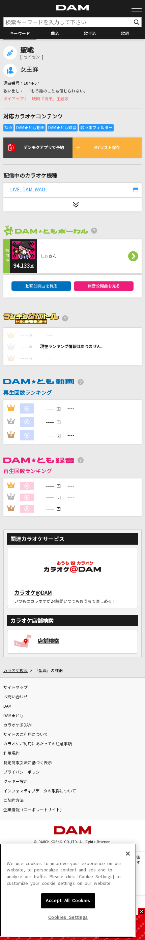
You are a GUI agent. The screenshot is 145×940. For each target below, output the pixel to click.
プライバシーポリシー (23, 772)
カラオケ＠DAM (17, 725)
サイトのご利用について (25, 735)
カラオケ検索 (15, 671)
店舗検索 (48, 640)
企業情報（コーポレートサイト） (33, 810)
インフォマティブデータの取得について (39, 791)
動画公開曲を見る (41, 286)
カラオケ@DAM (33, 592)
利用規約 (11, 753)
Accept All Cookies (68, 900)
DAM (7, 706)
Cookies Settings (68, 917)
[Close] (127, 853)
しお (44, 256)
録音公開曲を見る (104, 286)
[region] (68, 890)
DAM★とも (13, 716)
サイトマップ (15, 688)
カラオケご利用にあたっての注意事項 (37, 744)
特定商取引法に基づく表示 (27, 763)
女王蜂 (29, 70)
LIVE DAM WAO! (28, 189)
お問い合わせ (15, 697)
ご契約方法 (13, 800)
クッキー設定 (15, 782)
